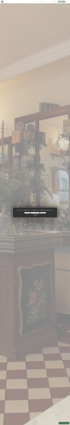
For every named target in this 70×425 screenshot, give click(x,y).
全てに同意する (27, 212)
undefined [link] (35, 215)
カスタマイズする (42, 212)
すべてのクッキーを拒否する (35, 212)
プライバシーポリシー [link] (35, 214)
